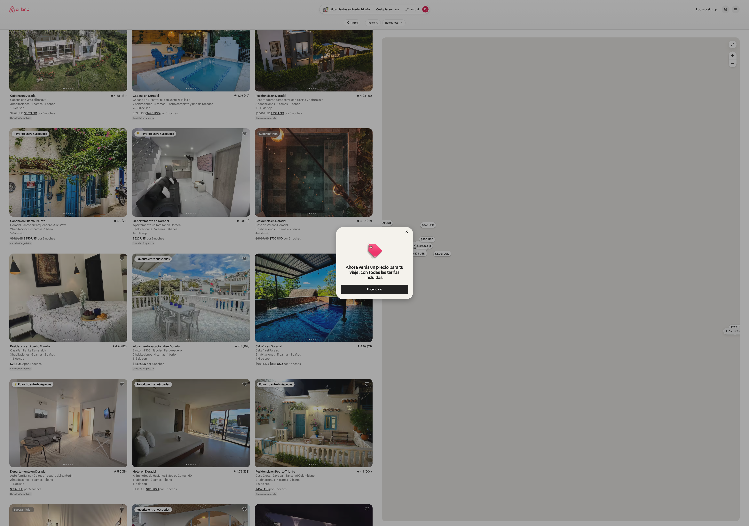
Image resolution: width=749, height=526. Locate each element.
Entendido (374, 289)
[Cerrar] (406, 231)
